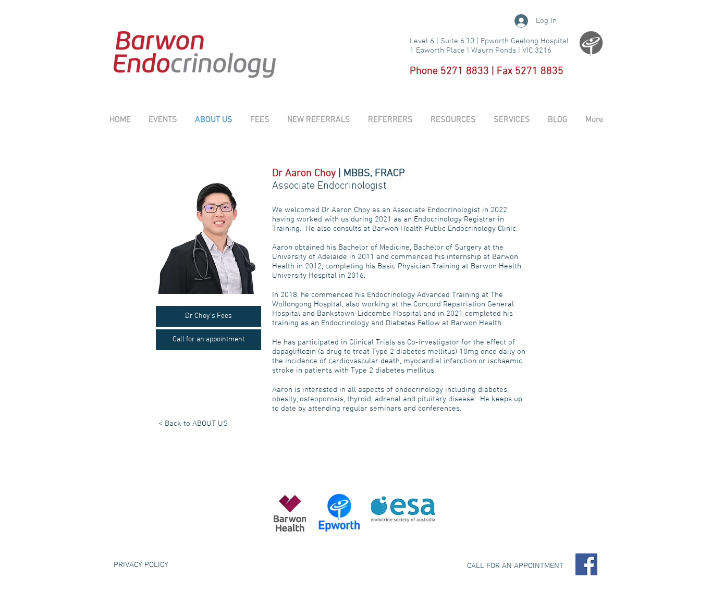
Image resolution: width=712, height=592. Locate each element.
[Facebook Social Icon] (586, 564)
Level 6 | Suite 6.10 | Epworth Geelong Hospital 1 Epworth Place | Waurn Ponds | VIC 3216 (489, 45)
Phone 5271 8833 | (453, 71)
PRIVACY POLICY (141, 565)
